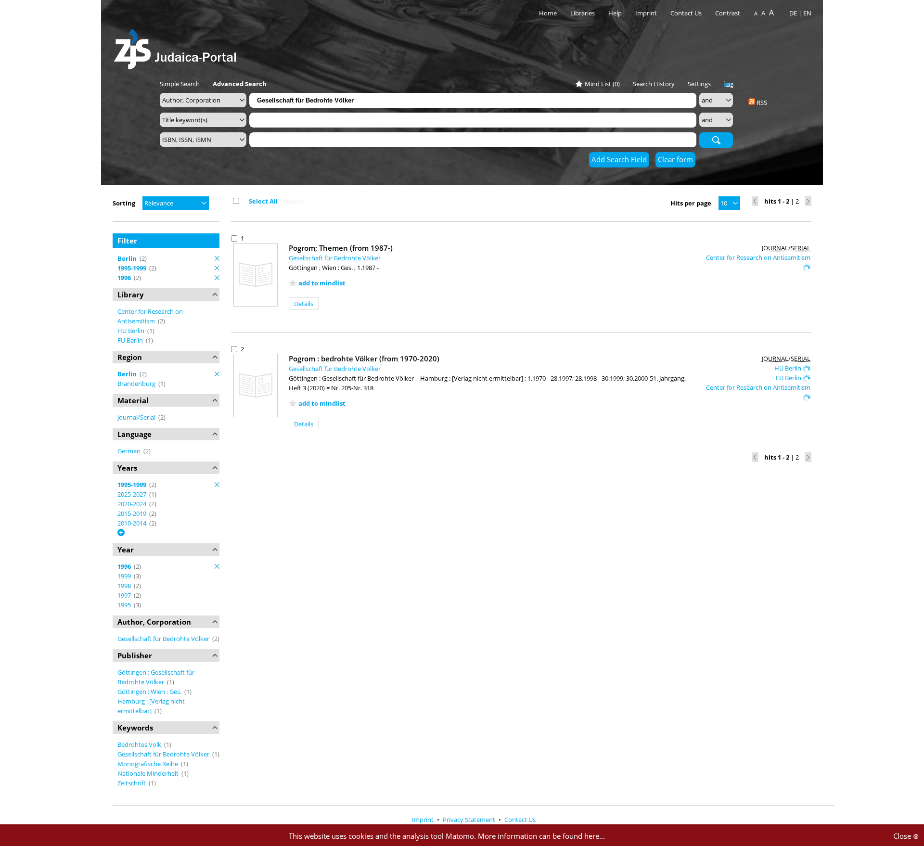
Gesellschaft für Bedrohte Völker (164, 638)
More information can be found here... (541, 836)
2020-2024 (132, 504)
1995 (124, 605)
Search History (654, 83)
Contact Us (686, 13)
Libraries (582, 13)
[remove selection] (217, 258)
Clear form (675, 159)
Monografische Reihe (148, 763)
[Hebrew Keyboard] (728, 85)
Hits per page (690, 203)
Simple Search (180, 83)
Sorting (124, 203)
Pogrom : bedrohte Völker (364, 358)
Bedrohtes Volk (140, 744)
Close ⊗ (906, 836)
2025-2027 (132, 494)
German (129, 451)
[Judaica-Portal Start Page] (178, 46)
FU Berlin (130, 340)
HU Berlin (131, 330)
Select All (263, 201)
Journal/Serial (137, 417)
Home (548, 13)
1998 (124, 585)
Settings (699, 83)
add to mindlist (322, 283)
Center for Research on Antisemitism (758, 257)
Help (615, 13)
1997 (124, 595)
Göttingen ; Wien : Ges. (150, 691)
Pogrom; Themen (341, 248)
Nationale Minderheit (148, 773)
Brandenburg (137, 383)
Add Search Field (619, 159)
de (793, 13)
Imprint (646, 13)
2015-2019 (132, 513)
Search (716, 139)
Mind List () (602, 83)
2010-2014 (132, 523)
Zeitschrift (132, 783)
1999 (124, 576)
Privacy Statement (470, 819)
